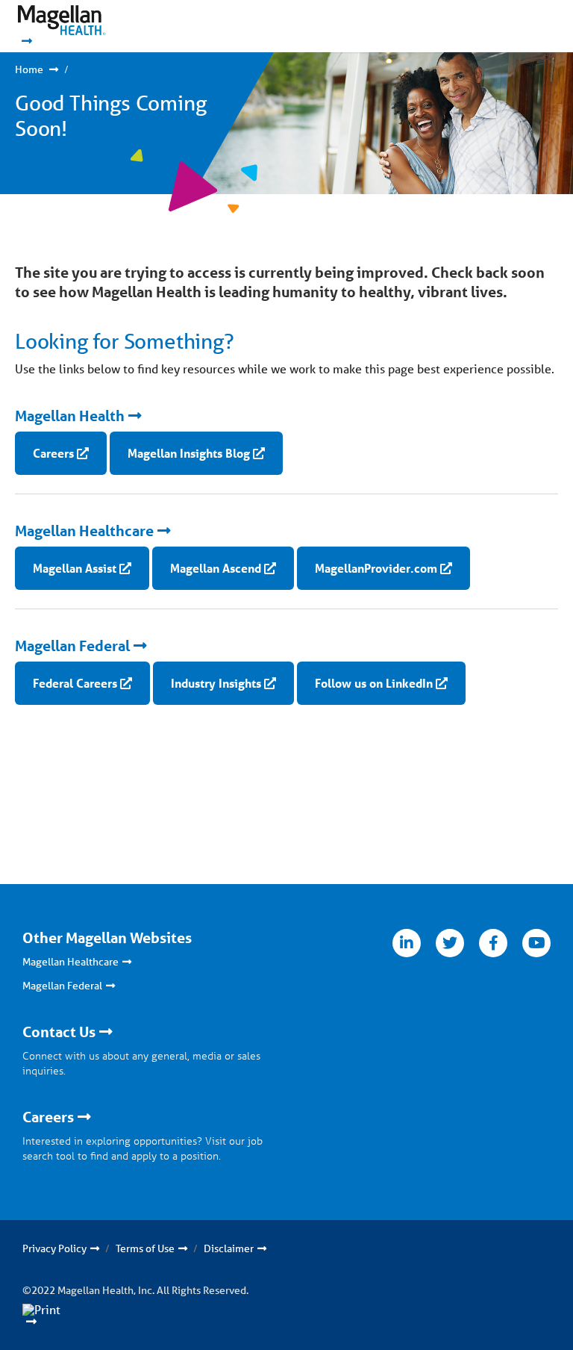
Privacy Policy (54, 1248)
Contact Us (59, 1032)
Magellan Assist (74, 568)
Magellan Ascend (215, 568)
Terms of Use (145, 1248)
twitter (450, 943)
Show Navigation (513, 26)
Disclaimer (229, 1248)
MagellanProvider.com (376, 568)
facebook (493, 943)
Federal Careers (75, 683)
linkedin (406, 943)
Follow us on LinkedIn (374, 683)
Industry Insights (216, 683)
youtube (536, 943)
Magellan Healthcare (84, 531)
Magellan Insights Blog (189, 453)
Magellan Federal (72, 646)
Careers (53, 453)
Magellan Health (70, 416)
